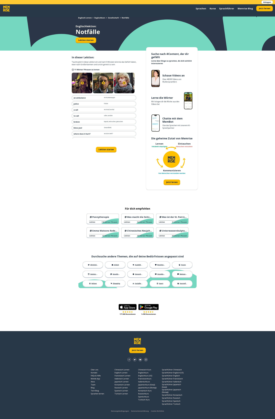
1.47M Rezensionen (148, 314)
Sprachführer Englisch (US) (173, 373)
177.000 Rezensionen (128, 314)
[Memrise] (6, 8)
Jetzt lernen (264, 8)
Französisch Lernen (122, 376)
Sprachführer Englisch (171, 376)
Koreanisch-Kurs (145, 391)
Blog (93, 388)
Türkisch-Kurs (144, 400)
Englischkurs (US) (145, 376)
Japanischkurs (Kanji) (146, 385)
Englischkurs (99, 18)
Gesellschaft (113, 18)
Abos (93, 382)
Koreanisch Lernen (122, 385)
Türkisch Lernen (121, 394)
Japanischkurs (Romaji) (147, 388)
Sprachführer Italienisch (171, 382)
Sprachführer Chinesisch (172, 370)
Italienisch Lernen (122, 379)
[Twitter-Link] (134, 359)
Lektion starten (86, 40)
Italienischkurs (144, 382)
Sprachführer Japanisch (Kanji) (171, 385)
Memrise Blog (245, 8)
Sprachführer (226, 8)
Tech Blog (95, 391)
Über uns (94, 370)
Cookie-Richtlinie (157, 411)
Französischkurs (144, 379)
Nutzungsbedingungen (120, 411)
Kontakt (94, 373)
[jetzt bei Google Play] (148, 307)
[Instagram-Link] (146, 359)
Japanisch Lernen (121, 382)
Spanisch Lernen (121, 391)
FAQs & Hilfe (96, 376)
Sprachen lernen (97, 394)
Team (93, 385)
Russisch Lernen (121, 388)
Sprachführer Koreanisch (172, 395)
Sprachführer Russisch (171, 398)
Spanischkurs (143, 397)
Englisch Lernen (85, 18)
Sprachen (201, 8)
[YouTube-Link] (140, 359)
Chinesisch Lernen (122, 370)
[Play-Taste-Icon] (82, 83)
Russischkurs (143, 394)
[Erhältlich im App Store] (128, 307)
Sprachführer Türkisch (171, 404)
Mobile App (95, 379)
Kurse (213, 8)
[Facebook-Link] (129, 359)
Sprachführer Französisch (172, 379)
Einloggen (267, 2)
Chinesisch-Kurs (144, 370)
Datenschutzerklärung (140, 411)
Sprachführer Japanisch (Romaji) (171, 390)
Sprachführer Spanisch (171, 401)
